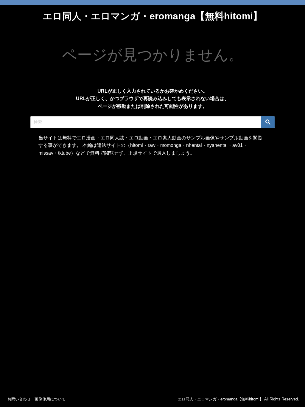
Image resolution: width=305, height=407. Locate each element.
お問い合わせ (19, 399)
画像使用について (50, 399)
